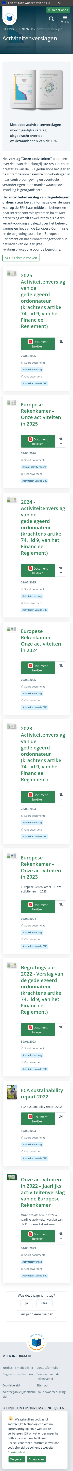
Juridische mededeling (17, 1368)
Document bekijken (40, 344)
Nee (44, 1303)
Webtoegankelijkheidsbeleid (19, 1394)
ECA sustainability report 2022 (42, 1093)
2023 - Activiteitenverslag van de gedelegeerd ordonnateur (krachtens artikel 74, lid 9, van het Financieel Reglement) (43, 754)
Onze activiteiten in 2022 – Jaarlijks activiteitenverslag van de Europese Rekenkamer (43, 1192)
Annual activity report (34, 466)
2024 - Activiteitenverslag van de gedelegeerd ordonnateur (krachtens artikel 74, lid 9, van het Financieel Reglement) (43, 527)
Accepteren (36, 1459)
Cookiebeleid (11, 1385)
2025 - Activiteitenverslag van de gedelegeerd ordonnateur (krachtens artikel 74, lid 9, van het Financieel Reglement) (43, 301)
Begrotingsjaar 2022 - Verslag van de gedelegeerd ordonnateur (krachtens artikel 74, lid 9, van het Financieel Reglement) (42, 989)
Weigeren (16, 1459)
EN (60, 1116)
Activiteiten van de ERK (35, 383)
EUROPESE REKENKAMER (17, 29)
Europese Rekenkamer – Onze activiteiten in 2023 (41, 867)
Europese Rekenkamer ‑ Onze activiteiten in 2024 (41, 641)
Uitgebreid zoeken (23, 258)
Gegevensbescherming (17, 1374)
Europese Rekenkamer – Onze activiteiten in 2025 (41, 414)
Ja (26, 1303)
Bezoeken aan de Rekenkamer (48, 1376)
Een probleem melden (36, 1314)
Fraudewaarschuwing (51, 1392)
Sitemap (42, 1385)
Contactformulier (48, 1368)
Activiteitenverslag (32, 369)
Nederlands (60, 10)
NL (61, 341)
